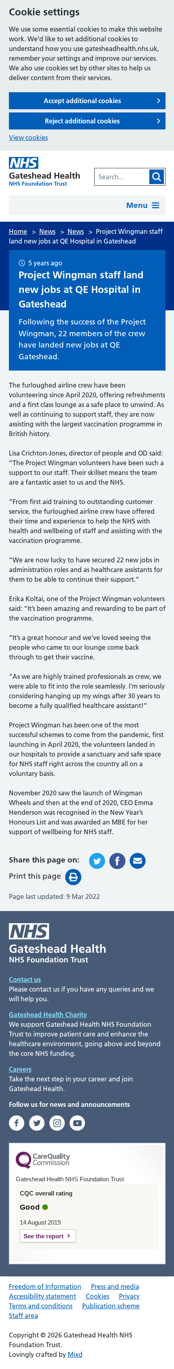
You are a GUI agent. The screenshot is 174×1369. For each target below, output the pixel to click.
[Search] (156, 177)
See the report (43, 1236)
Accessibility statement (42, 1296)
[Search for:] (121, 176)
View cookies (28, 138)
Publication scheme (111, 1306)
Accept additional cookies (82, 101)
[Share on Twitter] (97, 861)
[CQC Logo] (43, 1166)
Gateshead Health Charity (48, 1015)
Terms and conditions (40, 1306)
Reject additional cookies (82, 121)
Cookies (97, 1296)
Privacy (129, 1296)
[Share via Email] (137, 861)
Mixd (75, 1354)
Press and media (115, 1286)
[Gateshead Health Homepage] (44, 171)
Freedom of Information (45, 1286)
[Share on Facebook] (117, 861)
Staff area (23, 1316)
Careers (20, 1069)
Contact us (25, 979)
